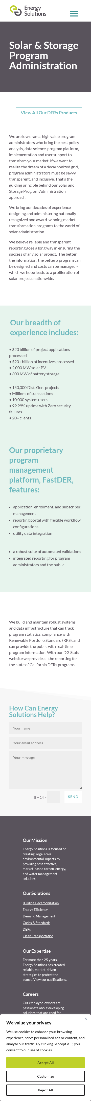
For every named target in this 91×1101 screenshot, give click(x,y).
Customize (45, 1076)
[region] (45, 1057)
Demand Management (39, 916)
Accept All (45, 1062)
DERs (27, 929)
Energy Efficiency (35, 910)
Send (73, 796)
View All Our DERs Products (49, 112)
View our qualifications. (50, 980)
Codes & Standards (36, 923)
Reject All (45, 1090)
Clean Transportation (38, 936)
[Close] (86, 1019)
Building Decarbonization (41, 903)
